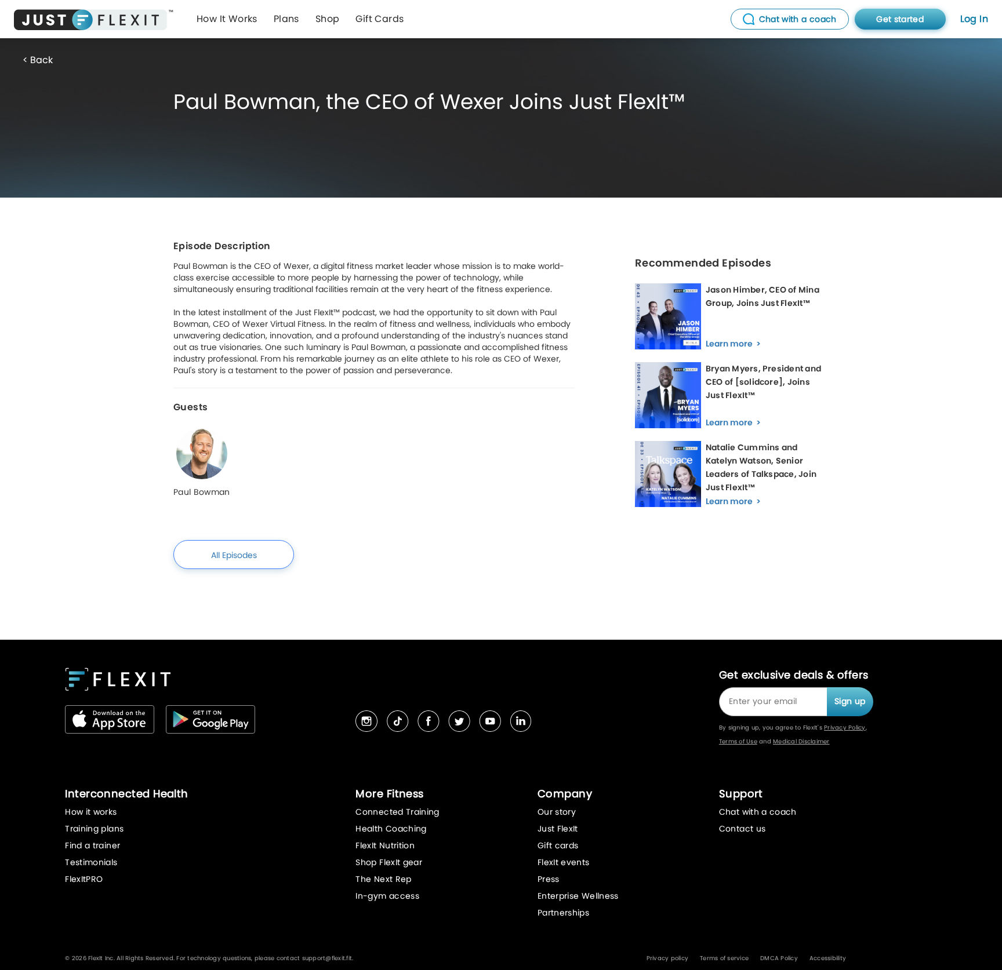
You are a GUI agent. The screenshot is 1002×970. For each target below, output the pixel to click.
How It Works (227, 18)
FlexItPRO (84, 879)
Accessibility (827, 958)
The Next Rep (383, 879)
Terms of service (724, 958)
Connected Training (397, 812)
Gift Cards (379, 18)
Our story (557, 812)
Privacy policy (668, 958)
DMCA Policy (779, 958)
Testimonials (91, 862)
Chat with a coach (758, 812)
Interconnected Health (126, 793)
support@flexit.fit (327, 958)
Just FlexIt (558, 828)
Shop (327, 18)
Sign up (849, 701)
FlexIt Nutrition (385, 845)
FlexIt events (564, 862)
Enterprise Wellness (578, 896)
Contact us (742, 828)
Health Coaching (390, 828)
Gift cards (558, 845)
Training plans (94, 828)
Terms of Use (738, 741)
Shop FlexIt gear (388, 862)
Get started (900, 19)
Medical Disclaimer (801, 741)
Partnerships (563, 912)
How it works (91, 812)
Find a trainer (92, 845)
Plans (286, 18)
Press (549, 879)
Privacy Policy (845, 727)
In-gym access (387, 896)
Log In (974, 18)
